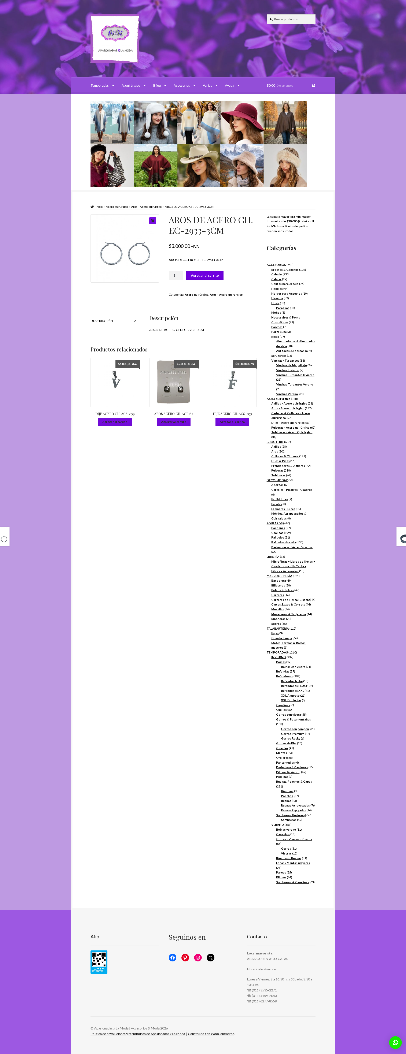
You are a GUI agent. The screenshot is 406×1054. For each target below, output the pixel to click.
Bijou (157, 85)
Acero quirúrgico (117, 206)
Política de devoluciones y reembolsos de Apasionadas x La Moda (138, 1034)
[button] (152, 220)
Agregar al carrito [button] (115, 422)
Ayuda (229, 85)
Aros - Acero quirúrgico (146, 206)
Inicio (99, 206)
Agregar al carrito (205, 275)
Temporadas (100, 85)
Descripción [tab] (102, 321)
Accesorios (182, 85)
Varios (207, 85)
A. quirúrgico (131, 85)
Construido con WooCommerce (211, 1034)
